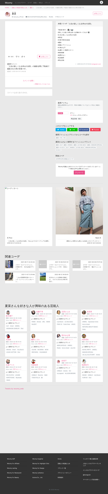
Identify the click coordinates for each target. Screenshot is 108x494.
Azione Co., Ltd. (37, 477)
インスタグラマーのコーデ (91, 470)
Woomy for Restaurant (14, 473)
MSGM (84, 375)
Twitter (61, 130)
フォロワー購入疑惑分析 (90, 459)
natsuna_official (18, 17)
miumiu (65, 371)
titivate (39, 322)
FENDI (33, 322)
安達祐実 (34, 365)
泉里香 (89, 312)
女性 (51, 17)
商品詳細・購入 (76, 119)
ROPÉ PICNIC (10, 377)
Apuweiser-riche (93, 322)
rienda (98, 354)
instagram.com (96, 64)
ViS (71, 115)
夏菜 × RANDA (68, 145)
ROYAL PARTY (86, 349)
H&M (45, 375)
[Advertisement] (79, 84)
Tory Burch (20, 349)
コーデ (30, 2)
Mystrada (18, 377)
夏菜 (31, 7)
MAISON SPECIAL (90, 147)
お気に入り (97, 13)
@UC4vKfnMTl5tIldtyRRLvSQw (37, 17)
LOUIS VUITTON (11, 352)
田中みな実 (66, 335)
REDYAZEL (35, 352)
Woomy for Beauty (13, 477)
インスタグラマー (20, 2)
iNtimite (8, 349)
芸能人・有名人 (38, 2)
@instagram (87, 475)
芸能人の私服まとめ (64, 463)
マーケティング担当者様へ (91, 479)
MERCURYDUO (61, 345)
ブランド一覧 (62, 468)
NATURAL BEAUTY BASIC (90, 327)
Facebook (84, 130)
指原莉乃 (85, 365)
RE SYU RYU (10, 375)
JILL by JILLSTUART (88, 354)
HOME (7, 7)
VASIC (8, 380)
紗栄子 (64, 361)
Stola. (84, 329)
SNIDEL (17, 326)
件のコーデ (17, 320)
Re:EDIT (34, 324)
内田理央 (85, 339)
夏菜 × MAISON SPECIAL (94, 145)
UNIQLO (34, 375)
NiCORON (40, 349)
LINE (73, 130)
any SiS (73, 348)
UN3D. (73, 324)
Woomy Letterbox (38, 473)
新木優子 (9, 316)
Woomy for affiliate (13, 463)
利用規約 (60, 477)
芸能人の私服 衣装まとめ (19, 7)
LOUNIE (17, 375)
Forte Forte (66, 324)
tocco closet (86, 324)
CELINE (34, 349)
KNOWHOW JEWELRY (13, 328)
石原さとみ (66, 312)
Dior (22, 328)
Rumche (40, 375)
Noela (59, 348)
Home (59, 459)
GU (70, 371)
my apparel (60, 373)
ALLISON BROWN (70, 373)
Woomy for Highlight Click (40, 463)
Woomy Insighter (37, 459)
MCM (46, 349)
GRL (43, 322)
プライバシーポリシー (64, 473)
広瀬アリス (10, 365)
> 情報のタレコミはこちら (42, 84)
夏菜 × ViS (59, 138)
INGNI (48, 322)
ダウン (72, 113)
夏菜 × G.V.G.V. (60, 147)
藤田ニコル (35, 339)
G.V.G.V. (58, 150)
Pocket (96, 130)
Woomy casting (12, 468)
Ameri (12, 326)
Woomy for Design (38, 468)
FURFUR (84, 377)
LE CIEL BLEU (80, 147)
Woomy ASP (11, 459)
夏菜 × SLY (59, 145)
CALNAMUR (43, 352)
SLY (67, 147)
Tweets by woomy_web (14, 389)
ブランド (47, 2)
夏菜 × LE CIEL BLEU (80, 145)
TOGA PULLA (36, 377)
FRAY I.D (59, 324)
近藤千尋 (39, 312)
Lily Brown (60, 322)
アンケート (79, 172)
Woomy (8, 2)
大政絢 (8, 339)
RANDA (72, 147)
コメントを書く (29, 81)
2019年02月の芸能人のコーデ (64, 159)
